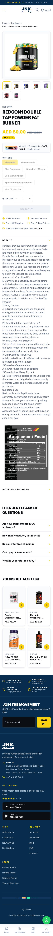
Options (7, 158)
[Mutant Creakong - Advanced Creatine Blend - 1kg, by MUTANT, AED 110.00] (39, 606)
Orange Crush (28, 162)
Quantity (8, 199)
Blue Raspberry (12, 169)
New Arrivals (8, 843)
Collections (7, 837)
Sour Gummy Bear (14, 175)
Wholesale (34, 837)
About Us (33, 832)
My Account (27, 909)
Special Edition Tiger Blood (18, 182)
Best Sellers (8, 848)
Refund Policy (9, 872)
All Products (8, 832)
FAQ (31, 848)
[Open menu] (4, 10)
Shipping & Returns (15, 489)
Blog (31, 843)
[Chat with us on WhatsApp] (46, 920)
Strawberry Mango (35, 169)
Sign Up (43, 722)
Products (15, 23)
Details (7, 240)
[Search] (37, 9)
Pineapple (10, 162)
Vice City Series (13, 189)
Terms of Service (10, 883)
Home (5, 23)
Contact (33, 853)
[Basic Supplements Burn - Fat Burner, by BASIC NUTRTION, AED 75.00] (14, 606)
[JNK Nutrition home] (26, 10)
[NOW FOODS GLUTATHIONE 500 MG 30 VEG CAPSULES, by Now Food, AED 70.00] (14, 647)
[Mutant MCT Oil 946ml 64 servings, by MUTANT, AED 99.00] (39, 647)
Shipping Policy (9, 878)
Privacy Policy (9, 867)
